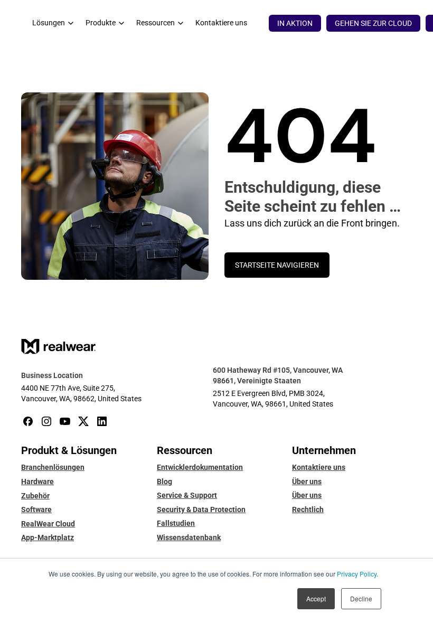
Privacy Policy (356, 573)
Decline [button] (361, 598)
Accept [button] (316, 598)
